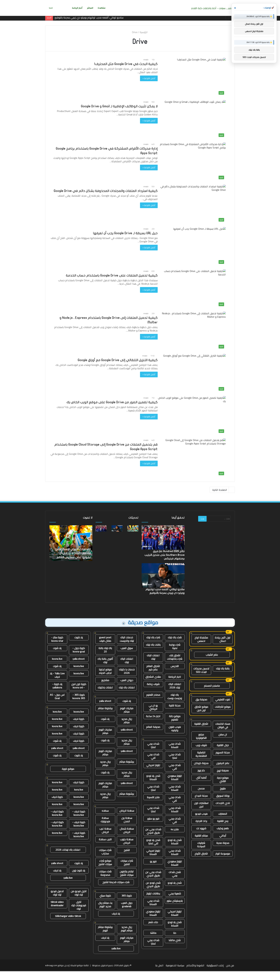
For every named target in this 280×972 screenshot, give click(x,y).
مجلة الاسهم (223, 752)
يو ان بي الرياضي (153, 707)
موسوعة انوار (223, 853)
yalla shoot (105, 700)
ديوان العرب (126, 680)
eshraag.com (51, 965)
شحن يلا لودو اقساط (153, 777)
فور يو (153, 861)
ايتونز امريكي (153, 765)
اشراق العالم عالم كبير (153, 668)
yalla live (116, 948)
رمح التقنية (222, 821)
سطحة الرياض (126, 810)
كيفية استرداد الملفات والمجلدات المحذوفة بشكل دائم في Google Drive (106, 191)
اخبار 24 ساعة (153, 716)
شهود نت (201, 828)
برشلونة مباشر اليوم (105, 929)
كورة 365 (127, 895)
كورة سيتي (105, 895)
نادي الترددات (223, 803)
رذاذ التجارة (201, 821)
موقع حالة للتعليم (175, 718)
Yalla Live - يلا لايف (57, 675)
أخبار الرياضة (77, 8)
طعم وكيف (223, 828)
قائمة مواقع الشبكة (79, 965)
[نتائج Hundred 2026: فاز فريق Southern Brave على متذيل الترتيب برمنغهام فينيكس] (101, 528)
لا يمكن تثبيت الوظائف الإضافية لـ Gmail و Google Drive (119, 106)
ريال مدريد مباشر (126, 720)
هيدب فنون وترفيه (175, 728)
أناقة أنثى (201, 777)
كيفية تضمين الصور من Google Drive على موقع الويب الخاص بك (112, 402)
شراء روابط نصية (174, 646)
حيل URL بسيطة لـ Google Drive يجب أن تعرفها (125, 233)
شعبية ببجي (175, 893)
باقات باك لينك (153, 644)
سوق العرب (127, 648)
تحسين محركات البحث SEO (201, 670)
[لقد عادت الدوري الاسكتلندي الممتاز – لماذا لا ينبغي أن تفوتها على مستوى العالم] (132, 528)
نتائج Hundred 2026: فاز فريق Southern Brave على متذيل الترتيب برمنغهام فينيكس (165, 555)
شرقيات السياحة (201, 844)
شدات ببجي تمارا (153, 745)
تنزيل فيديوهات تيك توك (78, 905)
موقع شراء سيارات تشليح (105, 862)
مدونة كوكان (201, 763)
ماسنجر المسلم (212, 685)
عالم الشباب (212, 654)
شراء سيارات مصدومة (105, 873)
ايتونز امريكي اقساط (153, 852)
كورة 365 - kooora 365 (78, 696)
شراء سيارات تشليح (127, 862)
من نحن (230, 965)
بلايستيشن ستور (175, 900)
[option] (70, 543)
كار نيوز (201, 770)
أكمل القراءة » (148, 78)
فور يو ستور (153, 818)
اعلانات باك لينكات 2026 (68, 849)
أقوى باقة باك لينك (105, 660)
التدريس (175, 666)
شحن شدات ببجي (175, 874)
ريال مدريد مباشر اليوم (127, 929)
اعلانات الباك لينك (153, 657)
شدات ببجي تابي (153, 756)
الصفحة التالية (219, 489)
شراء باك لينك (175, 637)
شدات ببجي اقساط (175, 745)
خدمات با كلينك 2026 (127, 671)
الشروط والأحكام (195, 965)
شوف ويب (201, 745)
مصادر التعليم (153, 694)
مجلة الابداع (201, 795)
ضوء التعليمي (222, 699)
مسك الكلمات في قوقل (222, 725)
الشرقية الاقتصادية (201, 754)
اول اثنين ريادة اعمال (222, 639)
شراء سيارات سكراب (105, 852)
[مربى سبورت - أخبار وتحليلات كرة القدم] (212, 7)
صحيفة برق (201, 699)
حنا (174, 932)
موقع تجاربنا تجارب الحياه (105, 671)
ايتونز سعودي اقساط (175, 777)
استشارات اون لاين (201, 805)
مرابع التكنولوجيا (201, 736)
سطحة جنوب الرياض (126, 841)
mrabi (145, 59)
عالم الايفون (222, 763)
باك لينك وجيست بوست (174, 696)
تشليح (127, 850)
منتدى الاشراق (153, 676)
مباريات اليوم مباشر (126, 710)
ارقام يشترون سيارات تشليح (127, 873)
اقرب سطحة (105, 839)
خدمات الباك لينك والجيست (127, 639)
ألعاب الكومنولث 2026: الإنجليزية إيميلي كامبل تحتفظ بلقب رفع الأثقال (71, 553)
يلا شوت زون (78, 870)
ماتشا (153, 932)
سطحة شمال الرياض (127, 830)
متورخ (223, 788)
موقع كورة (68, 768)
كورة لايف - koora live (78, 813)
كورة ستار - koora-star (57, 639)
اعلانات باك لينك (127, 687)
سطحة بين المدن (126, 819)
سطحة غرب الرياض (105, 830)
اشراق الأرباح (201, 853)
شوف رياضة (153, 684)
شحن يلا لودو (175, 882)
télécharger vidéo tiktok (68, 915)
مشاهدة (101, 8)
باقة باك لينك (222, 668)
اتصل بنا (159, 965)
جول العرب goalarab (126, 904)
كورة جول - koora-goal (78, 650)
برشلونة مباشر (105, 708)
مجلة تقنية (175, 705)
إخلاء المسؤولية (215, 965)
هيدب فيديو (201, 813)
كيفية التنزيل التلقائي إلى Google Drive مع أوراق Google (118, 360)
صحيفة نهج (223, 770)
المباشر (90, 8)
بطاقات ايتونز (153, 893)
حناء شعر (153, 922)
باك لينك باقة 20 (105, 650)
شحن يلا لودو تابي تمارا (153, 841)
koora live (57, 658)
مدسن (201, 788)
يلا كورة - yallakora (57, 686)
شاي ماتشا (175, 940)
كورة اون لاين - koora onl (78, 686)
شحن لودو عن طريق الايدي (153, 884)
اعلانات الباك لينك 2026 (174, 686)
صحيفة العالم (153, 726)
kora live (57, 711)
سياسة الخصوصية (175, 965)
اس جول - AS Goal (57, 696)
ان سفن (222, 734)
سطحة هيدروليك (105, 819)
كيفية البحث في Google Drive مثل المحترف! (126, 64)
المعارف (222, 813)
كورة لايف (78, 718)
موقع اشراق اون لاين (201, 708)
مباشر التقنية (201, 835)
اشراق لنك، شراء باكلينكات (174, 657)
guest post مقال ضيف (105, 639)
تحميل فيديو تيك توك (57, 893)
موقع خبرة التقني (223, 779)
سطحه (105, 810)
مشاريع (105, 680)
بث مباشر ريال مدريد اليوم (105, 904)
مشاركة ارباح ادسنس (201, 639)
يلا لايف (116, 913)
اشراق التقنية (201, 723)
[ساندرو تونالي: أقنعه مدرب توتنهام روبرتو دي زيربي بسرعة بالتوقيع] (116, 528)
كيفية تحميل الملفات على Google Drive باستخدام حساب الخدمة (112, 275)
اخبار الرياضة (174, 676)
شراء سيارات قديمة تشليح (116, 882)
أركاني (222, 835)
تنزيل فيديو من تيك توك (79, 893)
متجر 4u (175, 829)
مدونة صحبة (222, 842)
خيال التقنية (223, 745)
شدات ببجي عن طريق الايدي (153, 831)
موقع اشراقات (223, 706)
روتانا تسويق (222, 795)
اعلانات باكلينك (105, 687)
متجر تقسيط (153, 797)
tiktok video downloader (57, 903)
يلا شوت (126, 700)
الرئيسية (144, 32)
